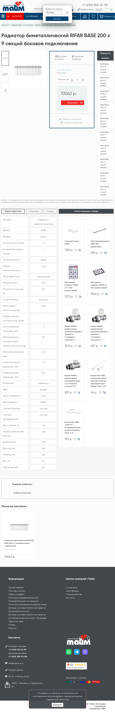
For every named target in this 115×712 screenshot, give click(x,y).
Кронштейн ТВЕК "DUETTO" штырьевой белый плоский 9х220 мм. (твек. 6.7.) (72, 427)
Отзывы (50, 211)
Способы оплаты (16, 591)
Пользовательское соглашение (23, 601)
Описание (34, 211)
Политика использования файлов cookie (27, 604)
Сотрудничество (74, 594)
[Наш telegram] (78, 653)
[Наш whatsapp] (70, 653)
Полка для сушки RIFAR (72, 242)
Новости (12, 628)
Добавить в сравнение (72, 119)
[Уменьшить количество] (72, 80)
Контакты (70, 598)
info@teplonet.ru (16, 663)
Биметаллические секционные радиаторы (55, 25)
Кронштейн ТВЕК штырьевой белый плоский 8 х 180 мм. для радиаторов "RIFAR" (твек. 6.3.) (99, 381)
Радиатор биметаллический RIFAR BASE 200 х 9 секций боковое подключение (19, 543)
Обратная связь (15, 621)
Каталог (5, 25)
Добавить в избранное (73, 123)
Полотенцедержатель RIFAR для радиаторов (99, 243)
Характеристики (13, 211)
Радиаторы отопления (22, 25)
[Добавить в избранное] (75, 250)
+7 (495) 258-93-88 (17, 656)
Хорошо (57, 705)
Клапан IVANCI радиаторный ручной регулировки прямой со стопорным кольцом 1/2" (73, 333)
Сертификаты (72, 591)
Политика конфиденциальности (23, 598)
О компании (71, 587)
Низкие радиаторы (22, 492)
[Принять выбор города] (57, 18)
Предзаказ (72, 102)
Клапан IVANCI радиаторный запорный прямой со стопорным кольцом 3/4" (72, 381)
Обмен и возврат (16, 594)
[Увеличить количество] (83, 80)
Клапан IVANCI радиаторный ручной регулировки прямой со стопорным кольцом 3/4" (99, 333)
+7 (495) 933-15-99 (17, 650)
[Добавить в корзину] (80, 250)
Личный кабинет (16, 587)
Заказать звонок (16, 670)
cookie (59, 696)
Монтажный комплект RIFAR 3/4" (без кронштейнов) (71, 286)
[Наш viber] (86, 653)
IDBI (103, 709)
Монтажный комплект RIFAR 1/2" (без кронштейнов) (99, 285)
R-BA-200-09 (9, 550)
